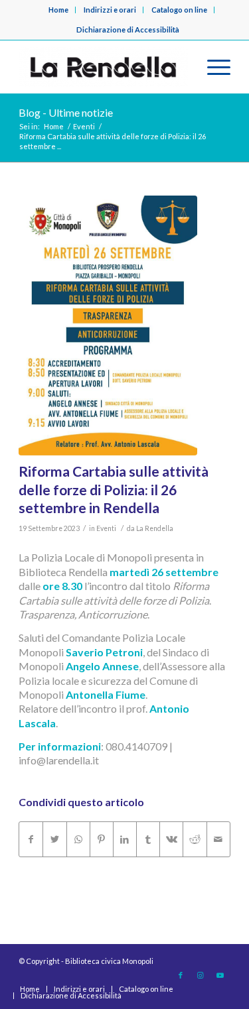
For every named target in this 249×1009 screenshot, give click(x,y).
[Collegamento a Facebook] (181, 975)
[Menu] (212, 66)
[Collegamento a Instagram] (200, 975)
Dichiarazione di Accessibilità (127, 29)
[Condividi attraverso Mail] (218, 839)
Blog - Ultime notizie (66, 112)
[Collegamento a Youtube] (220, 975)
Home (58, 9)
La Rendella (154, 528)
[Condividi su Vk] (171, 839)
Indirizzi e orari (110, 9)
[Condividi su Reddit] (194, 839)
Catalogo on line (179, 9)
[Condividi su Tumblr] (148, 839)
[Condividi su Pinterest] (101, 839)
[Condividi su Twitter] (54, 839)
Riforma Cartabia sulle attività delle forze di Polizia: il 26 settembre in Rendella (113, 489)
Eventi (106, 528)
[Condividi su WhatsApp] (78, 839)
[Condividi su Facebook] (30, 839)
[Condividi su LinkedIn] (125, 839)
